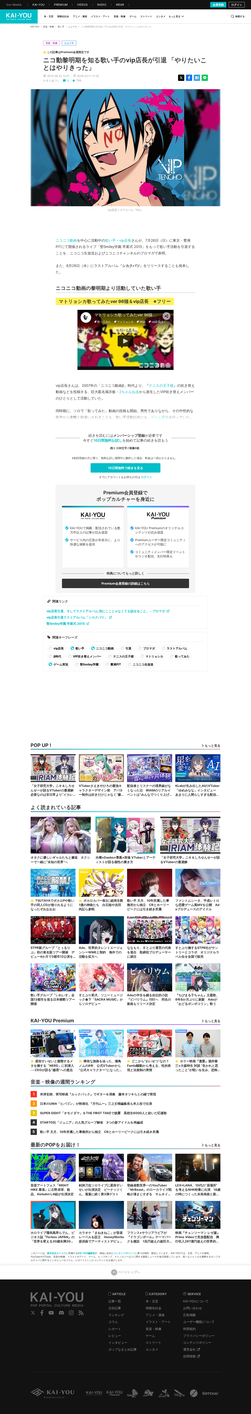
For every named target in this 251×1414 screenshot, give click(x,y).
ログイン (236, 4)
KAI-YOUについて (195, 1301)
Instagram (71, 1312)
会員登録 (218, 4)
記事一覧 (114, 1301)
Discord (61, 1312)
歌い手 (61, 26)
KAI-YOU (35, 26)
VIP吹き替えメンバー (86, 656)
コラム (113, 1322)
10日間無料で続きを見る (125, 468)
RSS (81, 1312)
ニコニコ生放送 (142, 664)
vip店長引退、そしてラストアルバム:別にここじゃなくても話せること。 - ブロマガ (105, 611)
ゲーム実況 (160, 417)
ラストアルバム (176, 648)
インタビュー (117, 1342)
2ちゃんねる (129, 392)
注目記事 (114, 1308)
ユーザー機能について (199, 1322)
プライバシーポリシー (199, 1336)
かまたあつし (51, 80)
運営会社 (189, 1349)
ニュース (72, 26)
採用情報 (189, 1356)
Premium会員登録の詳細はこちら (125, 583)
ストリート (153, 1342)
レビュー (114, 1336)
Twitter (33, 1312)
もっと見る (174, 16)
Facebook (42, 1312)
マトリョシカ (154, 656)
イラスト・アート (158, 1322)
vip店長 (125, 240)
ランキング (116, 1315)
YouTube (51, 1312)
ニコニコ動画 (66, 240)
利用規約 (189, 1329)
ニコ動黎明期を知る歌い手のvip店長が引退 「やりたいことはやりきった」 (125, 63)
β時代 (57, 656)
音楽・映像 (48, 26)
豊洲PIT (115, 664)
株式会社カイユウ (56, 1253)
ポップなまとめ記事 (122, 1349)
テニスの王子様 (161, 385)
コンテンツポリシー (124, 1253)
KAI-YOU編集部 (86, 1253)
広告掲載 (189, 1315)
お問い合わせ (192, 1308)
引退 (128, 648)
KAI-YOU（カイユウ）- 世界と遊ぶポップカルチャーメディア (18, 16)
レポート (114, 1329)
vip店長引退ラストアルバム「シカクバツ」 (76, 617)
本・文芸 (152, 1301)
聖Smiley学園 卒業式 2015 (65, 624)
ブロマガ (149, 648)
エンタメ (152, 1349)
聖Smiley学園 (89, 664)
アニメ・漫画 (155, 1315)
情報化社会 (153, 1308)
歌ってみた (182, 656)
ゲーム (150, 1336)
